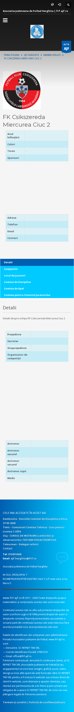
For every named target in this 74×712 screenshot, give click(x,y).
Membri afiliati (52, 55)
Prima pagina (12, 55)
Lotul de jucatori (14, 275)
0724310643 (14, 554)
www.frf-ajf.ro (12, 598)
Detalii (8, 262)
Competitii (11, 269)
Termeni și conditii (15, 702)
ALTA (66, 47)
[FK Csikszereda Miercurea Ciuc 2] (22, 90)
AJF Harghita (31, 55)
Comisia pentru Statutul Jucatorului (27, 295)
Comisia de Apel (14, 288)
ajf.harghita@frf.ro (23, 558)
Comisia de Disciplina (17, 282)
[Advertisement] (29, 189)
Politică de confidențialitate (47, 702)
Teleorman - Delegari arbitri (21, 544)
